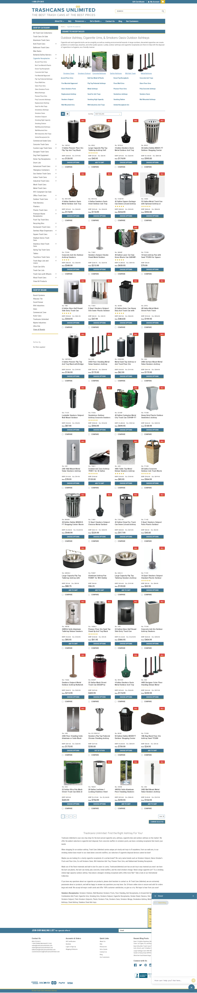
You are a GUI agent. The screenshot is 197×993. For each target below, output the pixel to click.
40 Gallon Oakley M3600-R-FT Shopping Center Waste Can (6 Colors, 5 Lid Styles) (73, 524)
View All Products (40, 281)
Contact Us (110, 21)
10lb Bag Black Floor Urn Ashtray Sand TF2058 (151, 737)
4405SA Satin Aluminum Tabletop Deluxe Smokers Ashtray (72, 631)
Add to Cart (99, 162)
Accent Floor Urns (41, 62)
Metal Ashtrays (40, 93)
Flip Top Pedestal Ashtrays (43, 79)
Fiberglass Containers (41, 170)
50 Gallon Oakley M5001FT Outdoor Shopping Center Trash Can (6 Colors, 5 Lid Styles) (125, 739)
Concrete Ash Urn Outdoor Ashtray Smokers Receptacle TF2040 (152, 631)
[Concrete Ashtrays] (99, 62)
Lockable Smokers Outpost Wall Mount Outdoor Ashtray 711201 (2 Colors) (73, 417)
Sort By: (90, 114)
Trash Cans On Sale (40, 36)
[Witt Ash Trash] (130, 61)
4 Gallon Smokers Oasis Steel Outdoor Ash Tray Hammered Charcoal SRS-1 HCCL (99, 204)
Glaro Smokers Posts (42, 89)
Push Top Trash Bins (41, 220)
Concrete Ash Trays (41, 72)
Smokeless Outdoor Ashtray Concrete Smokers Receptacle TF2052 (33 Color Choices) (99, 418)
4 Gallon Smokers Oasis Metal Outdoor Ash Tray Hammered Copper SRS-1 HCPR (72, 204)
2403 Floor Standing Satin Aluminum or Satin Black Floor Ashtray (72, 738)
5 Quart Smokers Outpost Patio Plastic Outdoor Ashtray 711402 (151, 524)
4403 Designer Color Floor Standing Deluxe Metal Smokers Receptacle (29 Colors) (151, 685)
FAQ (69, 21)
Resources (79, 21)
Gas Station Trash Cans (42, 173)
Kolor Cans (37, 316)
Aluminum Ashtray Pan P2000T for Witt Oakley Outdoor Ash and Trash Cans (97, 579)
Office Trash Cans (39, 195)
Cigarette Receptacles (41, 58)
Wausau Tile (38, 299)
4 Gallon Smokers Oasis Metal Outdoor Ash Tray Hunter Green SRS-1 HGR (125, 684)
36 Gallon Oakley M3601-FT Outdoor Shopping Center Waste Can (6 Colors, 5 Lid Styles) (152, 151)
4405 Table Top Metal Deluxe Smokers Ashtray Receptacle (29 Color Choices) (125, 472)
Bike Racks (37, 51)
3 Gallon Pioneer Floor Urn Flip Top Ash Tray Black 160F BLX (72, 150)
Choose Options (73, 162)
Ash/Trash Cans (39, 44)
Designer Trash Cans (41, 152)
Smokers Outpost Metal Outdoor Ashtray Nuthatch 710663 (72, 684)
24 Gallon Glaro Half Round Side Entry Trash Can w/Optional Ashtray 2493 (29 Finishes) (125, 632)
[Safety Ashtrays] (116, 61)
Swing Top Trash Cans (41, 250)
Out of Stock (100, 750)
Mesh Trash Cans (39, 184)
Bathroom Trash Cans (41, 47)
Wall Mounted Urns (41, 130)
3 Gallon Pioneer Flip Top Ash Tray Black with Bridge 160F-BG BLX (73, 364)
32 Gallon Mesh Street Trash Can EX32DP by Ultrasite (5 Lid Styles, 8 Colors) (98, 685)
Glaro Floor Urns (40, 86)
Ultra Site (36, 326)
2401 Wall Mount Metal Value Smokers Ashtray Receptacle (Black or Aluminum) (71, 472)
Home (63, 26)
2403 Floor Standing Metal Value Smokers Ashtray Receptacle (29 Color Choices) (98, 365)
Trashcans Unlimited (41, 319)
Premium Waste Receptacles (39, 215)
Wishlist (68, 944)
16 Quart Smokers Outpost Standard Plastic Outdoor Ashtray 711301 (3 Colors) (152, 578)
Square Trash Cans (40, 234)
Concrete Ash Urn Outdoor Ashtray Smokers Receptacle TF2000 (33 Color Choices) (72, 258)
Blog (120, 21)
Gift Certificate (138, 2)
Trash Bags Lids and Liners (40, 262)
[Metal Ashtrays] (146, 61)
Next (161, 816)
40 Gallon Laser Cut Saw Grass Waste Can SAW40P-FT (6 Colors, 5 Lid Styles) (125, 257)
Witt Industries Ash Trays (43, 134)
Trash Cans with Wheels (42, 274)
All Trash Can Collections (42, 33)
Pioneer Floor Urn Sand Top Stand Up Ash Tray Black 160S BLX (99, 631)
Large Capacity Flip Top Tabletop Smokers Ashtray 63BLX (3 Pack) (125, 578)
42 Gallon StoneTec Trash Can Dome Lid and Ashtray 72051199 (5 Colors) (125, 524)
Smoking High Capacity (42, 120)
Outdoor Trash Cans (40, 199)
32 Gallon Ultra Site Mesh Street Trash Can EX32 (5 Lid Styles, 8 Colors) (72, 791)
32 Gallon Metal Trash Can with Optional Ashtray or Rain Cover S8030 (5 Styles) (152, 203)
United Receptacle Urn (42, 137)
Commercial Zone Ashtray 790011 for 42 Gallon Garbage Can (98, 471)
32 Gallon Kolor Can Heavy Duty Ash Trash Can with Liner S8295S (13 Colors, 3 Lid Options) (125, 311)
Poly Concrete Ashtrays (43, 100)
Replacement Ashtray (42, 103)
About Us (59, 21)
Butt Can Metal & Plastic (43, 65)
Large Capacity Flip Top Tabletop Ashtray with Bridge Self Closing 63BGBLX (71, 579)
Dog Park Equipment (40, 155)
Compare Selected (157, 822)
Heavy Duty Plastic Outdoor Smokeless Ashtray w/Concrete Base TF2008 (152, 417)
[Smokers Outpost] (84, 61)
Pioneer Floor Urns (41, 96)
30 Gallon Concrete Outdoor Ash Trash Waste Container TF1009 (151, 471)
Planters (36, 206)
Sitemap (54, 991)
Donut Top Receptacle (42, 69)
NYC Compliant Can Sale (42, 192)
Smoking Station (40, 123)
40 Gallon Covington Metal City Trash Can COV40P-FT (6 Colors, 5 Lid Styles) (125, 417)
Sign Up (73, 946)
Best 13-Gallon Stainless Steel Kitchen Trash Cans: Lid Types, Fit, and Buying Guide (148, 942)
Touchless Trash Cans (41, 257)
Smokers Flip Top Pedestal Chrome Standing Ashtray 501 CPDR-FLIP (99, 738)
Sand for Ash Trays (41, 106)
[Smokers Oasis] (69, 61)
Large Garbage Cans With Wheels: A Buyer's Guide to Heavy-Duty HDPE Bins (147, 952)
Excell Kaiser (38, 302)
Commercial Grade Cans (42, 141)
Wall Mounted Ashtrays (42, 127)
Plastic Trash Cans (40, 210)
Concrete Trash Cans (41, 144)
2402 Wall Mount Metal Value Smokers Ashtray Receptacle (150, 791)
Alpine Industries (39, 322)
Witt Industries (38, 305)
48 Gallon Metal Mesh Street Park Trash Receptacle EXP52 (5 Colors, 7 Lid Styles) (150, 311)
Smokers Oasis (40, 113)
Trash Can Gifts (39, 266)
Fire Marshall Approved (42, 76)
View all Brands (39, 329)
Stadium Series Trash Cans (41, 239)
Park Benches (38, 203)
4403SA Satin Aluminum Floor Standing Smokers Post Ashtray (124, 791)
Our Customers (132, 21)
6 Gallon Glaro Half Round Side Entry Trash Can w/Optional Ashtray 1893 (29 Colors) (72, 311)
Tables (35, 253)
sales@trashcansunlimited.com (44, 2)
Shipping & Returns (72, 949)
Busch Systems (39, 295)
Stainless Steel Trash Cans (41, 245)
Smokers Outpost (41, 117)
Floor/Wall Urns (40, 82)
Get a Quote (95, 21)
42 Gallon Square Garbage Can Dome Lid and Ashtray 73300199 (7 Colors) (125, 203)
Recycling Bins (38, 223)
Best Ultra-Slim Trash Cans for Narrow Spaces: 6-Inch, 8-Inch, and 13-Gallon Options (149, 947)
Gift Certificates (71, 941)
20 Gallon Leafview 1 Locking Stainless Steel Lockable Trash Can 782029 (99, 791)
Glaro (35, 309)
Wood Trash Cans (39, 277)
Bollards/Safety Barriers (42, 55)
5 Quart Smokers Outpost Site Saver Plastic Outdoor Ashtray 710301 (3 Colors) (99, 310)
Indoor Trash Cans (40, 177)
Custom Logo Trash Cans (42, 148)
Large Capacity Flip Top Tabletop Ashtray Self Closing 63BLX (97, 150)
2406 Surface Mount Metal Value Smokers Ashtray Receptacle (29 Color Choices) (151, 365)
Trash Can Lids (38, 270)
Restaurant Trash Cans (41, 227)
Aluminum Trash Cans (41, 40)
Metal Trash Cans (39, 188)
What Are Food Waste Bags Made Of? (145, 955)
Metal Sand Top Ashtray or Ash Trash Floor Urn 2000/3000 (125, 364)
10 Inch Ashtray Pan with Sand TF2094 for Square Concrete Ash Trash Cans (151, 257)
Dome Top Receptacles (42, 159)
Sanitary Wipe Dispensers (43, 230)
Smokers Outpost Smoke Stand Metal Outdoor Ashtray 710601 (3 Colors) (98, 257)
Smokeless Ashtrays (42, 110)
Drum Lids (37, 162)
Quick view (73, 142)
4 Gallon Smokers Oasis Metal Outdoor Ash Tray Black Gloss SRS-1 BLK (124, 150)
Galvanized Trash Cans (41, 166)
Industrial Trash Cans (41, 181)
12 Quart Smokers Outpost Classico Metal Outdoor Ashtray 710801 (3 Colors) (99, 524)
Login (67, 946)
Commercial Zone (39, 312)
